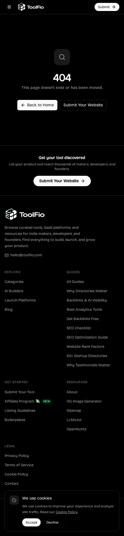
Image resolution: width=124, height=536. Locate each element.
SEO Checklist (79, 328)
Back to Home (40, 105)
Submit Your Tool (19, 392)
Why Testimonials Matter (88, 365)
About (72, 392)
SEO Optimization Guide (87, 337)
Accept (31, 522)
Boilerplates (15, 420)
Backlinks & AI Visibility (87, 300)
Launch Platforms (20, 300)
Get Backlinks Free (83, 319)
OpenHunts (77, 429)
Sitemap (74, 410)
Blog (9, 309)
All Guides (75, 281)
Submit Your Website (83, 105)
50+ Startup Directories (87, 356)
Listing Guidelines (20, 410)
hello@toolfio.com (26, 255)
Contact (12, 483)
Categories (14, 281)
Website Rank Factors (85, 346)
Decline (52, 522)
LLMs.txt (74, 420)
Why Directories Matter (87, 291)
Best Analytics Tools (84, 309)
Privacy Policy (17, 455)
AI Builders (14, 291)
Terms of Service (19, 465)
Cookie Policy (16, 474)
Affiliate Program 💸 (27, 401)
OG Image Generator (84, 401)
